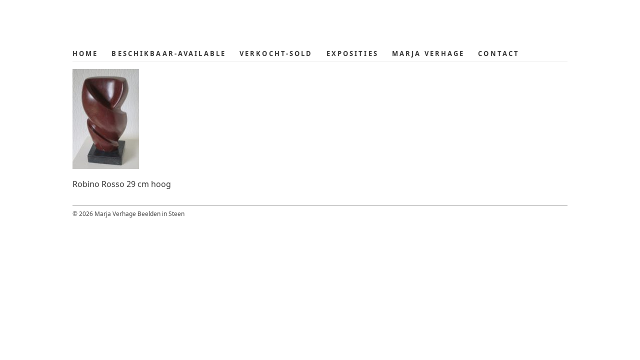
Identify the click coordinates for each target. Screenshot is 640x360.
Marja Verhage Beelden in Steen (152, 23)
